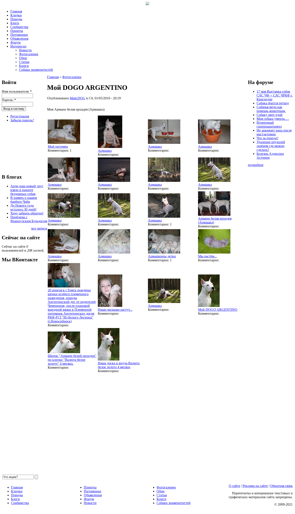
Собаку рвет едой (269, 115)
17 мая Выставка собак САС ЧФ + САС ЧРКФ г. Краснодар (275, 95)
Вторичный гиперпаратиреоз (269, 124)
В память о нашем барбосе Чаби (23, 199)
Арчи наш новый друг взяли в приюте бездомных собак (26, 190)
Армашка (105, 150)
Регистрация (19, 116)
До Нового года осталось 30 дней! (23, 207)
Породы (16, 19)
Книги (24, 66)
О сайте (234, 486)
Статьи (24, 62)
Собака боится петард (273, 103)
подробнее (255, 165)
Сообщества (19, 27)
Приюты (16, 31)
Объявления (19, 38)
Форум (15, 42)
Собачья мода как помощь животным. (271, 109)
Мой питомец (58, 146)
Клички (16, 15)
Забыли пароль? (22, 120)
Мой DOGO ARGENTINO (217, 309)
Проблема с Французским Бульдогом (28, 219)
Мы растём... (207, 256)
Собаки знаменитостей (36, 69)
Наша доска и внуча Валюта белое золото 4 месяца (119, 365)
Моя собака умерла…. (273, 119)
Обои (23, 58)
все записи (39, 228)
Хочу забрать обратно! (26, 213)
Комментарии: (59, 150)
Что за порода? (267, 138)
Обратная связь (281, 486)
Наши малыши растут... (115, 309)
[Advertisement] (23, 147)
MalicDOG (77, 98)
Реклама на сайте (255, 486)
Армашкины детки (162, 256)
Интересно (18, 46)
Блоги (14, 23)
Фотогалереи (28, 54)
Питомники (19, 34)
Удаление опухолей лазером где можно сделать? (271, 146)
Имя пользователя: (17, 91)
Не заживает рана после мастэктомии (274, 132)
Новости (25, 50)
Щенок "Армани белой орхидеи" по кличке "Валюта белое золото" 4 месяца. (72, 359)
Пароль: (9, 100)
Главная (16, 11)
